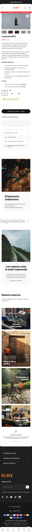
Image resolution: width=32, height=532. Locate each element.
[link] (16, 325)
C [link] (21, 419)
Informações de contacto (17, 524)
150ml (4, 93)
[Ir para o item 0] (4, 32)
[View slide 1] (13, 442)
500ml (19, 93)
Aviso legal (25, 524)
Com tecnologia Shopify (21, 520)
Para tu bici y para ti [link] (10, 362)
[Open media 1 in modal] (27, 16)
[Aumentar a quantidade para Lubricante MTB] (9, 106)
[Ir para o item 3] (17, 32)
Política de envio (8, 524)
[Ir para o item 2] (10, 32)
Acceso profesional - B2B (16, 2)
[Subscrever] (27, 487)
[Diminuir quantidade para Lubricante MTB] (3, 106)
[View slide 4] (19, 442)
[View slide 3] (17, 442)
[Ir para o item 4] (23, 32)
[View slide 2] (15, 442)
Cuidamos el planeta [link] (22, 378)
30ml (12, 93)
